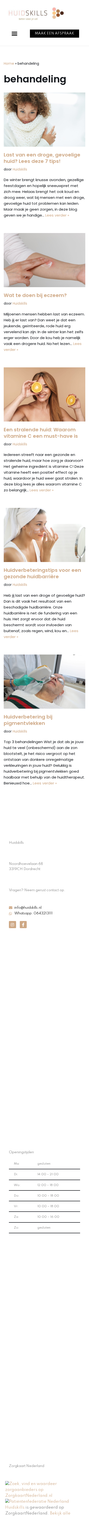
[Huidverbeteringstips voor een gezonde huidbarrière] (44, 535)
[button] (14, 33)
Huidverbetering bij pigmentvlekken (28, 720)
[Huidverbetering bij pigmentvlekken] (44, 682)
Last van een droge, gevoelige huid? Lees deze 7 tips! (42, 158)
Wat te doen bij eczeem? (35, 295)
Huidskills (20, 169)
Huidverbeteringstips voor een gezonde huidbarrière (42, 573)
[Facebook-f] (23, 924)
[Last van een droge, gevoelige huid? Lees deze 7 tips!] (44, 120)
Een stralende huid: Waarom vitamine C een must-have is (41, 432)
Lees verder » (57, 215)
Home (9, 63)
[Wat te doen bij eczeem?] (44, 260)
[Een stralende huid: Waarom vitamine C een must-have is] (44, 394)
